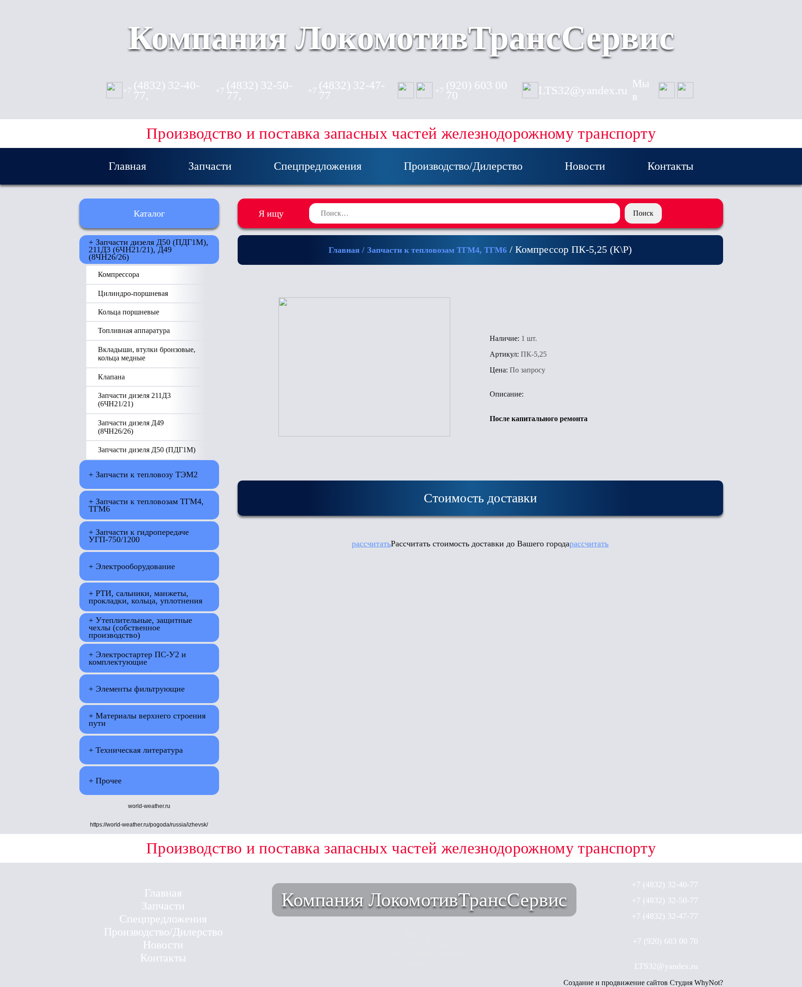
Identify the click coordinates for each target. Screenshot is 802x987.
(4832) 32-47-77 (346, 90)
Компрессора (118, 274)
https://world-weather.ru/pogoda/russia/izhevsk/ (149, 824)
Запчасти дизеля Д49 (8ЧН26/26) (131, 427)
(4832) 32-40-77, (161, 90)
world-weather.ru (149, 806)
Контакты (670, 166)
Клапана (111, 377)
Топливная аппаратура (134, 330)
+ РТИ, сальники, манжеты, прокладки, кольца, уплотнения (145, 597)
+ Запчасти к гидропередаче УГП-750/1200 (139, 535)
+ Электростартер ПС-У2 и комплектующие (137, 658)
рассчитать (371, 543)
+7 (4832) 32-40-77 (665, 884)
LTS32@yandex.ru (582, 90)
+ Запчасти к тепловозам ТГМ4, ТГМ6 (146, 505)
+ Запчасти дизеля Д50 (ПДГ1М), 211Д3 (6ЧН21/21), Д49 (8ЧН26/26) (148, 249)
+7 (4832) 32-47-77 (665, 916)
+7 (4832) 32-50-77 (665, 900)
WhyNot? (708, 983)
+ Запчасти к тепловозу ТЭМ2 (143, 474)
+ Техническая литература (136, 750)
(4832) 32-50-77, (253, 90)
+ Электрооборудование (132, 566)
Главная (127, 166)
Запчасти (210, 166)
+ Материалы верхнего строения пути (147, 719)
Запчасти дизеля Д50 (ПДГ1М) (146, 450)
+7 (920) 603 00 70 (665, 941)
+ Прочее (105, 780)
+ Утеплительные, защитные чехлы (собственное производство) (140, 627)
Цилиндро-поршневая (133, 293)
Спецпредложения (318, 166)
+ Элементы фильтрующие (137, 688)
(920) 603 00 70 (471, 90)
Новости (585, 166)
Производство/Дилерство (463, 166)
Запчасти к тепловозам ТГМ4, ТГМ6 (437, 250)
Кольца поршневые (128, 312)
